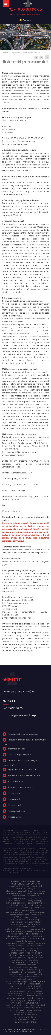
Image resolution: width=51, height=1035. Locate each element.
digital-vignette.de (18, 905)
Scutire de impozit (16, 781)
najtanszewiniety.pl (14, 931)
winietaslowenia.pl (35, 996)
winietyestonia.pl (37, 1005)
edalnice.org (26, 907)
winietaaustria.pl (32, 976)
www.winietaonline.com (17, 144)
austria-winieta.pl (17, 886)
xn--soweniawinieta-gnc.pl (25, 1015)
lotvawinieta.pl (17, 924)
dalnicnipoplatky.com (15, 903)
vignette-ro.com (35, 957)
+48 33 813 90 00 (27, 9)
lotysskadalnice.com (25, 926)
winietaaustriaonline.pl (26, 979)
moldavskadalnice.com (15, 929)
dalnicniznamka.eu (36, 903)
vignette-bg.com (34, 953)
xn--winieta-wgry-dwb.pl (25, 1022)
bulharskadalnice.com (34, 893)
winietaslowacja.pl (16, 996)
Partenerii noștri (15, 805)
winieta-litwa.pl (15, 972)
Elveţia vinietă (14, 799)
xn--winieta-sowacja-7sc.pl (25, 1019)
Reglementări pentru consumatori (23, 769)
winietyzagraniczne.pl (34, 1007)
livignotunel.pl (16, 922)
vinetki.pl (35, 962)
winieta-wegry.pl (16, 974)
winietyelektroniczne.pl (16, 1005)
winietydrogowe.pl (32, 1003)
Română (26, 20)
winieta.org (17, 976)
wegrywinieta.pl (37, 967)
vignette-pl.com (34, 955)
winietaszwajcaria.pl (16, 998)
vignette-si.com (19, 960)
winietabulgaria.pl (37, 981)
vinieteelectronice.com (17, 967)
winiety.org (16, 1003)
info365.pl (17, 917)
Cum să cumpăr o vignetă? (20, 754)
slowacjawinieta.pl (16, 946)
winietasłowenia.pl (35, 998)
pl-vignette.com (15, 934)
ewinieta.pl (36, 915)
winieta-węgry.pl (34, 974)
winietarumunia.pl (16, 993)
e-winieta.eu (12, 907)
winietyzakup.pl (17, 1010)
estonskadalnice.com (19, 915)
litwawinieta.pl (33, 919)
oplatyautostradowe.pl (35, 931)
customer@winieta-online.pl (26, 14)
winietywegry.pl (14, 1007)
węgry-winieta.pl (33, 1010)
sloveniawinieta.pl (37, 938)
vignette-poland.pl (16, 957)
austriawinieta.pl (34, 886)
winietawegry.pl (18, 1000)
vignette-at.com (16, 953)
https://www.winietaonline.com (19, 79)
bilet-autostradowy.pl (25, 888)
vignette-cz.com (16, 955)
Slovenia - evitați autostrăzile (21, 787)
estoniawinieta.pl (37, 912)
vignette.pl (34, 960)
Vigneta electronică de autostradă (23, 734)
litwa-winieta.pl (18, 919)
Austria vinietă (14, 793)
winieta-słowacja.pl (33, 972)
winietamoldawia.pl (33, 988)
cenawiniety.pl (18, 896)
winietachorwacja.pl (17, 984)
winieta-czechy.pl (34, 969)
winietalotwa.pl (15, 988)
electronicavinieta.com (25, 910)
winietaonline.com (17, 991)
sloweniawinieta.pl (35, 946)
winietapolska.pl (35, 991)
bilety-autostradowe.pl (16, 891)
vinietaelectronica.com (25, 965)
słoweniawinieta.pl (18, 950)
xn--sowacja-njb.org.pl (25, 1012)
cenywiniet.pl (33, 896)
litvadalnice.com (31, 917)
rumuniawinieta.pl (36, 936)
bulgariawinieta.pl (14, 893)
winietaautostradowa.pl (16, 981)
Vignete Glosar (14, 817)
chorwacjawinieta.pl (16, 898)
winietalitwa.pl (34, 986)
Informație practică (16, 749)
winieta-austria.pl (16, 969)
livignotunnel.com (33, 922)
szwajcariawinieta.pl (37, 948)
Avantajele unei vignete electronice (24, 775)
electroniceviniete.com (16, 912)
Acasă (5, 53)
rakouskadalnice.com (16, 936)
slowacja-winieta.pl (36, 943)
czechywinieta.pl (16, 900)
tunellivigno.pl (35, 950)
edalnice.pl (39, 907)
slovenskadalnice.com (25, 941)
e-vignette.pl (35, 905)
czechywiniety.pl (34, 900)
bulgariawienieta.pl (36, 891)
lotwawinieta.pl (33, 924)
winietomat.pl (34, 1000)
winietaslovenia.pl (35, 993)
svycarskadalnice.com (15, 948)
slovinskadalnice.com (15, 943)
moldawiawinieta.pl (37, 929)
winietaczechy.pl (35, 984)
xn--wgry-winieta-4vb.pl (25, 1017)
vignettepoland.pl (20, 962)
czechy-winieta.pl (36, 898)
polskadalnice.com (34, 934)
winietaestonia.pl (18, 986)
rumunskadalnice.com (16, 938)
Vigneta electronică (16, 811)
